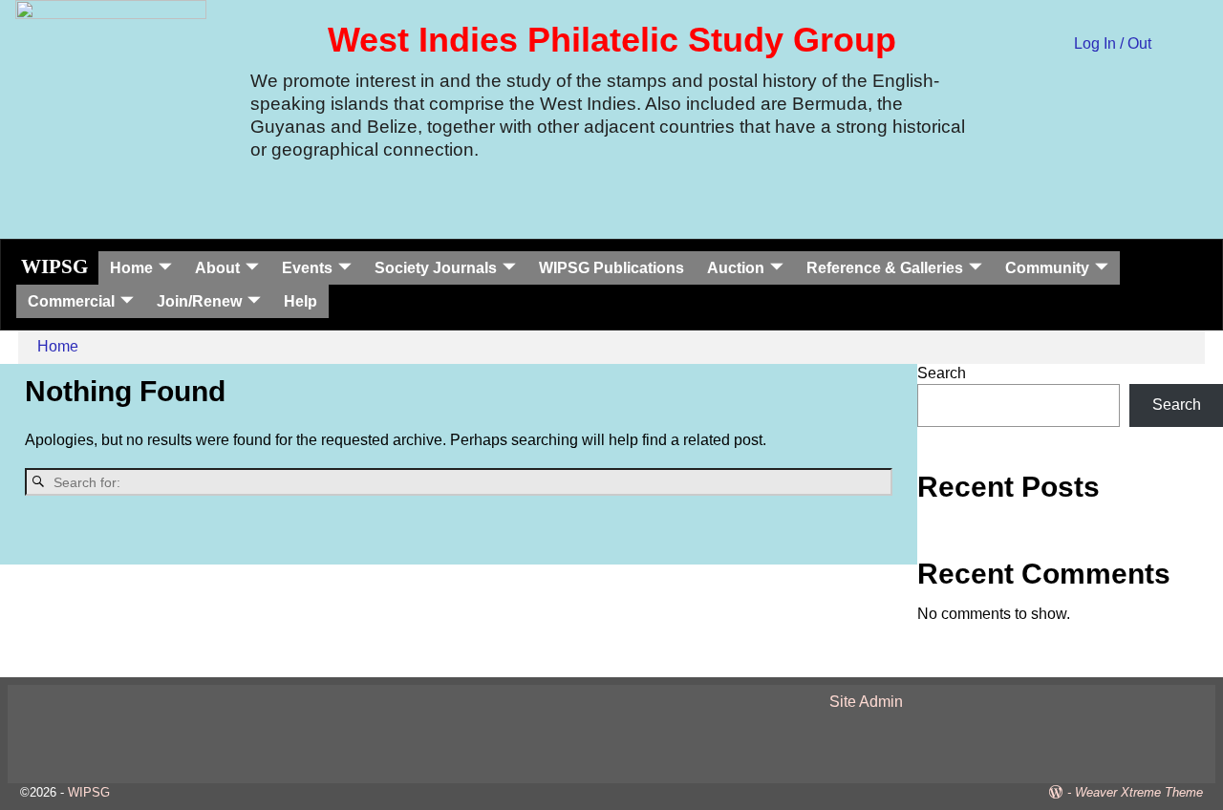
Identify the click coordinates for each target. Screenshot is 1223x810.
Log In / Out (1112, 43)
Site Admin (866, 701)
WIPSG (54, 266)
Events (307, 268)
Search (941, 373)
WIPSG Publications (611, 268)
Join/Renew (199, 301)
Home (131, 268)
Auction (735, 268)
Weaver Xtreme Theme (1139, 792)
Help (300, 301)
